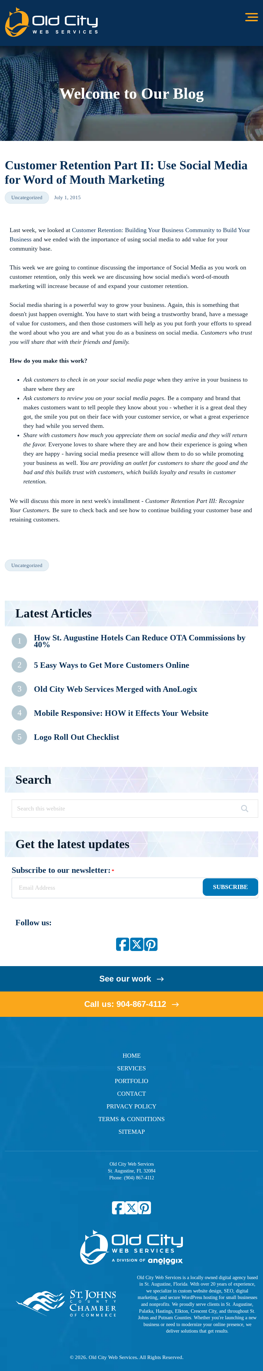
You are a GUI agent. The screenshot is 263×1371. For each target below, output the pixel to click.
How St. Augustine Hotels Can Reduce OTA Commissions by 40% (140, 641)
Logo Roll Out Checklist (76, 737)
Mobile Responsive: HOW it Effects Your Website (121, 713)
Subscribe (230, 886)
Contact (131, 1093)
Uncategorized (26, 197)
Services (131, 1068)
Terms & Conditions (131, 1119)
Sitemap (131, 1131)
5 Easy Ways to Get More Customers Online (111, 665)
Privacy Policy (131, 1106)
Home (132, 1055)
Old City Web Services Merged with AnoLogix (115, 689)
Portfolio (131, 1081)
